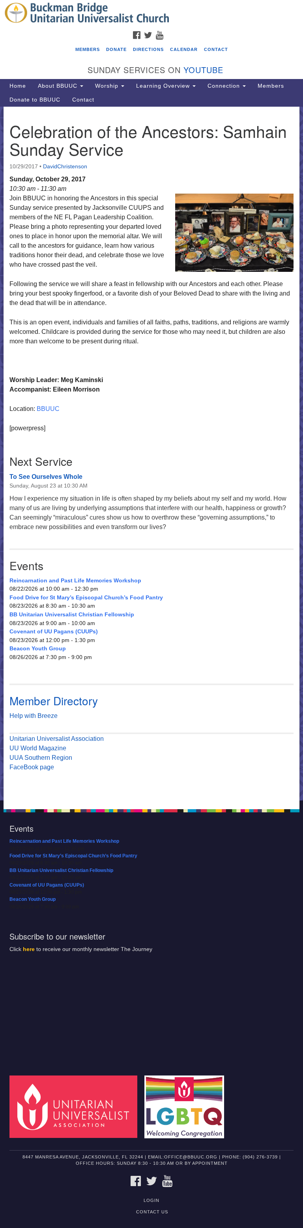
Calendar (184, 49)
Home (17, 86)
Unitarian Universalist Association (56, 738)
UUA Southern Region (40, 757)
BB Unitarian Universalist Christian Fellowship (71, 614)
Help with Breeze (33, 715)
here (29, 949)
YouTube (203, 69)
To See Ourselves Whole (45, 476)
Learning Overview (164, 86)
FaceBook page (31, 767)
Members (87, 49)
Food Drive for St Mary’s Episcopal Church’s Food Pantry (86, 597)
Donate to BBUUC (34, 99)
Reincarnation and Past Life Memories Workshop (75, 580)
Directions (148, 49)
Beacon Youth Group (37, 648)
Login (151, 1200)
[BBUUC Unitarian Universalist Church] (151, 13)
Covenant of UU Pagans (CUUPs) (53, 631)
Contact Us (152, 1211)
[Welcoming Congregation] (187, 1106)
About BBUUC (58, 86)
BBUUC (48, 408)
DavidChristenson (65, 166)
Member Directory (53, 700)
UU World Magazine (37, 748)
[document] (151, 454)
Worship (107, 86)
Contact (216, 49)
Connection (225, 86)
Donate (116, 49)
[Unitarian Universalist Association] (76, 1106)
